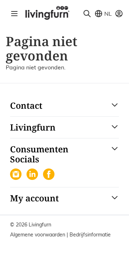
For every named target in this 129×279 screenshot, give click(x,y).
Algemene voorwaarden (38, 234)
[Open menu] (14, 13)
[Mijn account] (119, 13)
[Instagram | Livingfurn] (16, 174)
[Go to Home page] (47, 12)
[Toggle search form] (87, 13)
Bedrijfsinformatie (90, 234)
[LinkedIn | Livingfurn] (33, 174)
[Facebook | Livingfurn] (49, 174)
